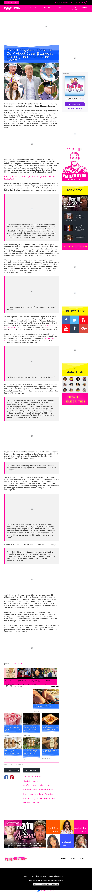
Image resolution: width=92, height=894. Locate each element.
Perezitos (49, 794)
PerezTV (37, 7)
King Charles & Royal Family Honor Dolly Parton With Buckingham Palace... (24, 682)
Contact (65, 876)
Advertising (34, 876)
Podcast (83, 7)
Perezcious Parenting (33, 794)
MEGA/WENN (18, 664)
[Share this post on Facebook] (6, 777)
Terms (50, 876)
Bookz (38, 776)
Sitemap (57, 876)
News (63, 858)
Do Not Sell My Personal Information (46, 884)
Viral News (74, 8)
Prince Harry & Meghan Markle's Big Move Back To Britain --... (50, 682)
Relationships (50, 7)
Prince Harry (29, 798)
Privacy (43, 876)
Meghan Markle (46, 789)
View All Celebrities (75, 399)
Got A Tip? (11, 2)
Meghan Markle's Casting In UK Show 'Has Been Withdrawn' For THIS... (36, 683)
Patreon (27, 7)
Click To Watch (74, 246)
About (26, 876)
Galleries (83, 858)
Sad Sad (35, 802)
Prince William (43, 798)
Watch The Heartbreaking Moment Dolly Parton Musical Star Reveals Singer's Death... (10, 683)
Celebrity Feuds (30, 781)
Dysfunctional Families (33, 785)
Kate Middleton (30, 789)
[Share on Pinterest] (12, 777)
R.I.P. (53, 798)
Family (49, 785)
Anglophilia (28, 776)
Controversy (64, 7)
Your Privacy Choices (48, 891)
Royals (26, 802)
